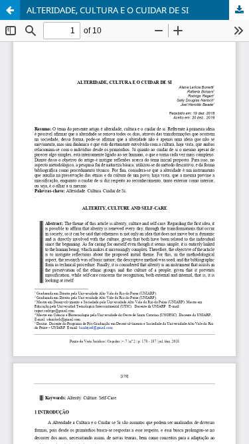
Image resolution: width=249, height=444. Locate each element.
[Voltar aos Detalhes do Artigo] (10, 10)
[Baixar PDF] (239, 10)
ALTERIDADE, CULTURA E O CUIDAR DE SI (108, 10)
